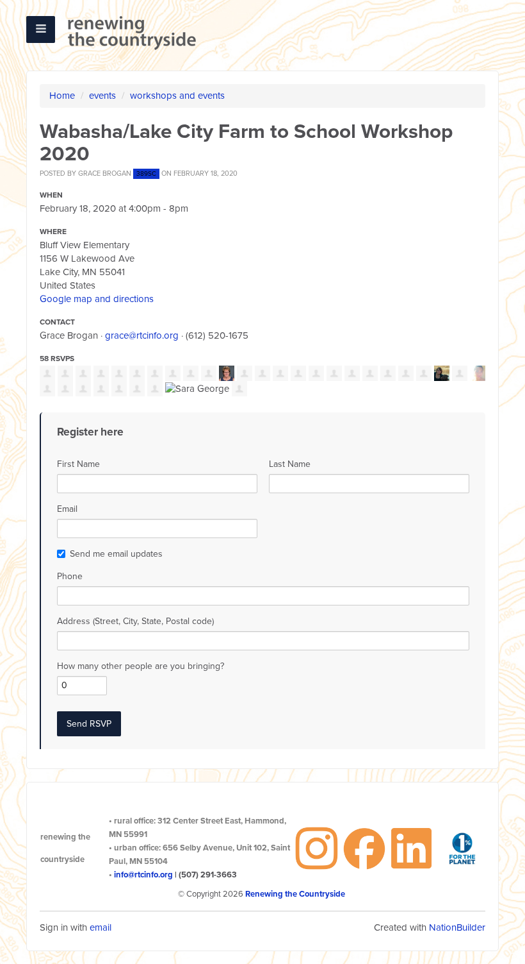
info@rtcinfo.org (143, 875)
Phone (70, 576)
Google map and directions (97, 299)
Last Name (290, 464)
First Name (78, 464)
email (100, 927)
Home (62, 95)
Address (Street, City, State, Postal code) (135, 621)
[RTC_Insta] (316, 847)
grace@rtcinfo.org (142, 335)
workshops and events (177, 95)
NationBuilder (457, 927)
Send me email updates (116, 553)
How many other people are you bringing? (140, 666)
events (102, 95)
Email (67, 508)
